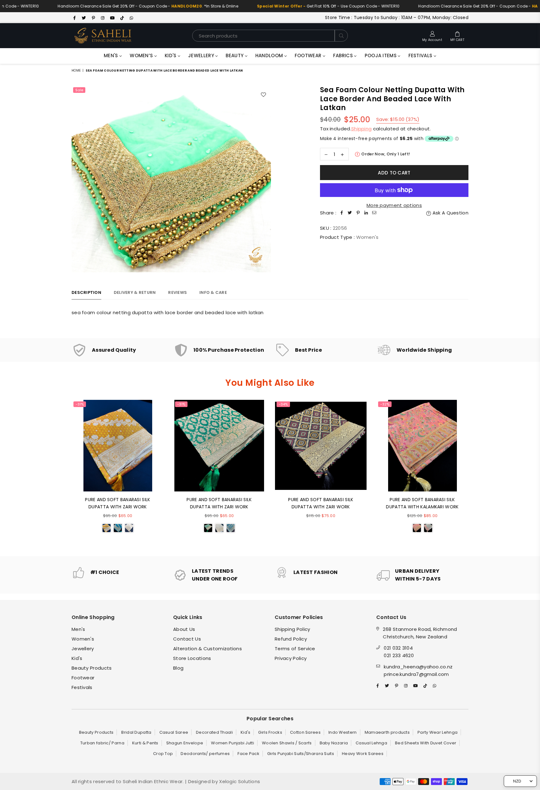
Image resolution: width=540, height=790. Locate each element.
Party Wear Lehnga (438, 732)
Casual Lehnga (371, 743)
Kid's (171, 55)
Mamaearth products (387, 732)
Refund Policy (291, 639)
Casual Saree (173, 732)
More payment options (394, 205)
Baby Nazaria (334, 743)
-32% (384, 404)
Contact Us (187, 639)
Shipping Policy (292, 629)
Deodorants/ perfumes (205, 754)
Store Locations (192, 658)
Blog (178, 668)
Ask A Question (449, 212)
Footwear (309, 55)
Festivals (421, 55)
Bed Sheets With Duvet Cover (425, 743)
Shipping (361, 128)
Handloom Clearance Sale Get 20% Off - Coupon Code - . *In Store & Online (125, 6)
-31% (80, 404)
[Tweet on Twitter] (350, 213)
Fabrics (343, 55)
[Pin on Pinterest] (358, 213)
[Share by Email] (374, 213)
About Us (184, 629)
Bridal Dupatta (136, 732)
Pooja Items (381, 55)
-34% (283, 404)
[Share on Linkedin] (366, 213)
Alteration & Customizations (207, 648)
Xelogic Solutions (239, 781)
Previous (63, 473)
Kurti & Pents (145, 743)
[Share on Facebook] (342, 213)
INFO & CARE (213, 292)
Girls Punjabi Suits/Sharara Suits (300, 754)
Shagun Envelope (184, 743)
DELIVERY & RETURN (135, 292)
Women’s (142, 55)
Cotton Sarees (305, 732)
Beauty (235, 55)
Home (76, 70)
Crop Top (163, 754)
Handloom (269, 55)
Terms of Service (295, 648)
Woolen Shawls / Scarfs (287, 743)
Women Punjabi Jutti (232, 743)
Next (477, 473)
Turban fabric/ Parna (102, 743)
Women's (83, 639)
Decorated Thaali (214, 732)
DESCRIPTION (86, 292)
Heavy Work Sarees (362, 754)
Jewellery (201, 55)
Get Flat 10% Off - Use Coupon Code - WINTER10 (305, 6)
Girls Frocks (270, 732)
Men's (111, 55)
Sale (79, 90)
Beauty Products (92, 668)
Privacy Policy (291, 658)
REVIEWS (177, 292)
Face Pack (248, 754)
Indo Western (342, 732)
